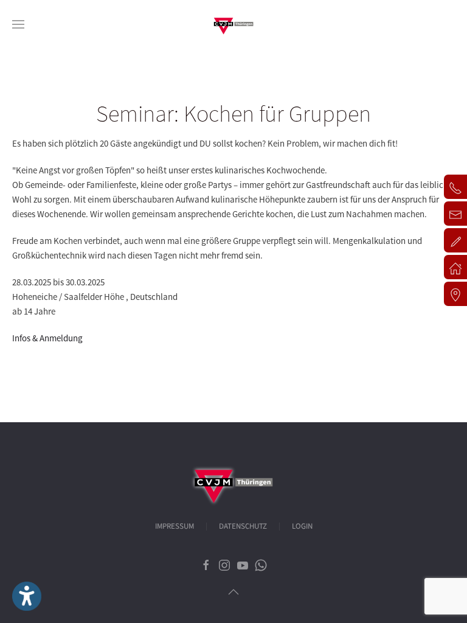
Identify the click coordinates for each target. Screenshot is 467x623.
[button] (18, 24)
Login (302, 526)
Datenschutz (243, 526)
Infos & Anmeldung (47, 338)
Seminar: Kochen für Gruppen (233, 113)
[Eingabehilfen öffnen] (26, 596)
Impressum (174, 526)
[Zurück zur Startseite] (233, 24)
